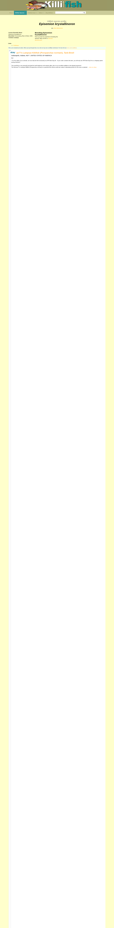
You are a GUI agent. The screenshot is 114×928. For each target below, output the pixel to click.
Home (11, 12)
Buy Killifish (49, 12)
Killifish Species (21, 13)
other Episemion (58, 28)
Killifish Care (32, 12)
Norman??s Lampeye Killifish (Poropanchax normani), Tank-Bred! (42, 53)
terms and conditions (72, 47)
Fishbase (16, 45)
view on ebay (92, 67)
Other (40, 12)
